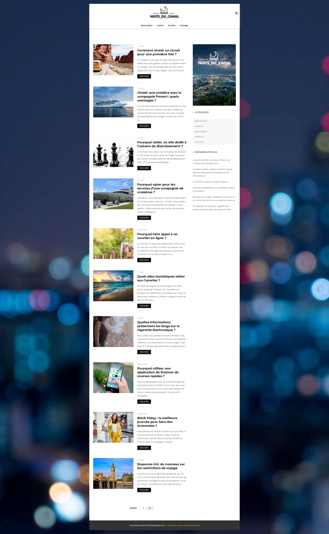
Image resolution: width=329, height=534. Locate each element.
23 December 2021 (123, 390)
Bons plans (147, 25)
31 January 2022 (124, 344)
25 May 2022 (125, 72)
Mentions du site (192, 525)
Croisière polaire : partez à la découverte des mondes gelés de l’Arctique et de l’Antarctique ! (212, 172)
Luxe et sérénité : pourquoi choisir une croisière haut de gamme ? (211, 162)
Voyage (184, 25)
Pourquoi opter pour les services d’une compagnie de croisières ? (160, 188)
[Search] (236, 13)
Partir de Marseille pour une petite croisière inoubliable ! (214, 189)
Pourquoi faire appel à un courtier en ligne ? (157, 236)
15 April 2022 (125, 256)
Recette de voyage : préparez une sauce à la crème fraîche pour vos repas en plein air (214, 198)
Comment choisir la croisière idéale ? (211, 182)
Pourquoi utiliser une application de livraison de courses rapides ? (158, 372)
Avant (133, 508)
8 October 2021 (124, 440)
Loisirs (160, 25)
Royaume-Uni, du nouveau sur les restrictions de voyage (161, 466)
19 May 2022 (125, 115)
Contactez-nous (174, 525)
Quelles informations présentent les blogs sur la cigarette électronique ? (158, 326)
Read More (144, 76)
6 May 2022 (125, 207)
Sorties (171, 25)
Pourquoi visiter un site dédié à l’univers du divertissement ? (161, 144)
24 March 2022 (124, 299)
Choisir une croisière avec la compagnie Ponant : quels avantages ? (159, 96)
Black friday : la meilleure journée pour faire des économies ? (157, 422)
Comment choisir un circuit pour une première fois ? (158, 52)
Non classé (200, 131)
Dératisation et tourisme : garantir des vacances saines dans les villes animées (212, 208)
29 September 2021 (123, 486)
